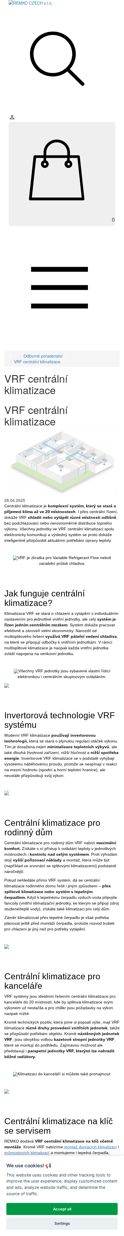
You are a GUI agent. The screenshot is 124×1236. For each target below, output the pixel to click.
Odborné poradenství (43, 356)
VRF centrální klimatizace (37, 361)
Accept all (62, 1209)
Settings (62, 1223)
